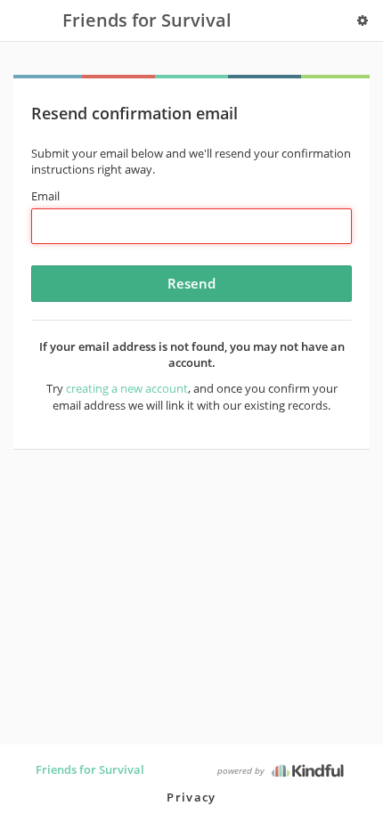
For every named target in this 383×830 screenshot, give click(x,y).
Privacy (191, 797)
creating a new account (127, 388)
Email (45, 196)
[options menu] (362, 20)
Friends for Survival (90, 769)
